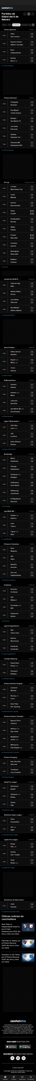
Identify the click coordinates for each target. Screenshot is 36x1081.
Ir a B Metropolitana (7, 416)
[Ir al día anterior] (24, 14)
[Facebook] (24, 1058)
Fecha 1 (32, 98)
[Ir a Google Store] (25, 1046)
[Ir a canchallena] (7, 8)
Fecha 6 (32, 511)
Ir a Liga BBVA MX (7, 539)
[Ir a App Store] (11, 1046)
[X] (12, 1058)
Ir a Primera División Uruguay (10, 711)
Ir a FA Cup (5, 267)
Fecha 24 (31, 347)
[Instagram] (18, 1058)
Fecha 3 (32, 716)
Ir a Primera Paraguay (8, 777)
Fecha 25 (31, 839)
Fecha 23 (31, 279)
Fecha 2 (32, 544)
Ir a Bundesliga (6, 506)
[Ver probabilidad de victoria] (29, 24)
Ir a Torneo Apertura (7, 65)
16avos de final (29, 182)
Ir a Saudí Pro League (8, 810)
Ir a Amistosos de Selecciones (11, 911)
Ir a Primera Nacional (8, 150)
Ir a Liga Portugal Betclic (9, 654)
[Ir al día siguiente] (32, 14)
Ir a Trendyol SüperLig (8, 678)
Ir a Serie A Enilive (7, 375)
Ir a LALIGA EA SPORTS (8, 315)
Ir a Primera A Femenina (8, 580)
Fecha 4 (32, 29)
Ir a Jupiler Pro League (8, 867)
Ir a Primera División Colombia (10, 752)
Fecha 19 (31, 782)
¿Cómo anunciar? (18, 1068)
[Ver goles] (33, 24)
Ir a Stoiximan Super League (10, 835)
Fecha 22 (31, 585)
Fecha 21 (31, 421)
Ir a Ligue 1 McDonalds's (9, 449)
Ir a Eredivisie (5, 621)
